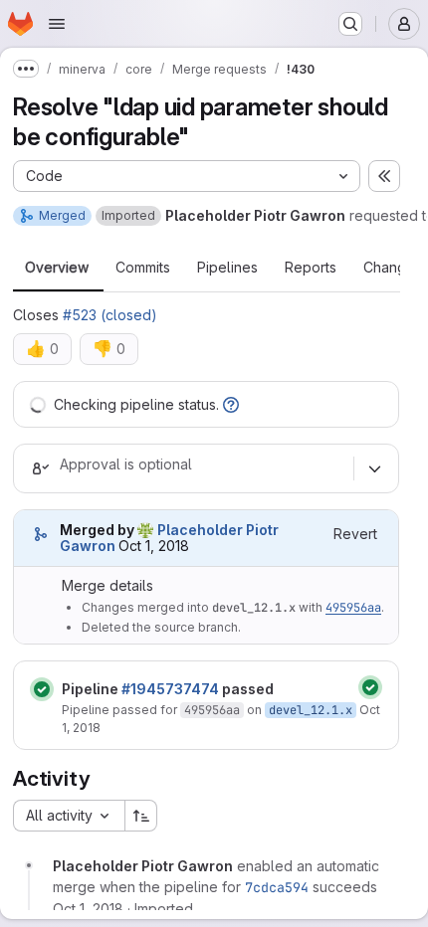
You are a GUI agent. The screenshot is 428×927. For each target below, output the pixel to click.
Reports (310, 268)
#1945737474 (170, 688)
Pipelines (227, 268)
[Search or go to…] (350, 24)
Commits (142, 268)
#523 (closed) (110, 314)
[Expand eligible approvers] (374, 468)
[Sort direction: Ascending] (141, 816)
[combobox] (68, 816)
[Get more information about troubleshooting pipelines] (231, 404)
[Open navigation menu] (57, 24)
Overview (57, 268)
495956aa (353, 608)
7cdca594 (277, 887)
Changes (392, 268)
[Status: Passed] (42, 689)
